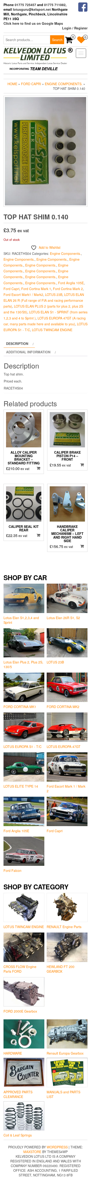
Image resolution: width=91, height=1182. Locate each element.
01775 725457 (25, 4)
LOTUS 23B (53, 294)
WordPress (57, 1147)
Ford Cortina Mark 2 (68, 288)
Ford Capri (31, 83)
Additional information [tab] (28, 352)
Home (12, 83)
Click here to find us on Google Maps (33, 23)
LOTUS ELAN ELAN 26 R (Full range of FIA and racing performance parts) (44, 300)
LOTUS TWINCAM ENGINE (52, 329)
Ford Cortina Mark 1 (36, 288)
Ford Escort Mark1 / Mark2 (23, 294)
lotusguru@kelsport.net (32, 9)
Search (57, 39)
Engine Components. (63, 83)
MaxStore (32, 1151)
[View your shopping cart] (69, 41)
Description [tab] (17, 343)
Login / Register (75, 28)
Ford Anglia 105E (71, 283)
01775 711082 (55, 4)
